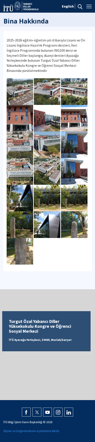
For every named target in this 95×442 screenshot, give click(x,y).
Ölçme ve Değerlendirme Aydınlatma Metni (31, 431)
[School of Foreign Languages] (20, 91)
